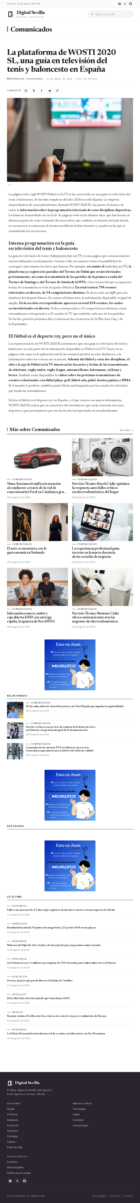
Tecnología (79, 1108)
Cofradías (12, 1136)
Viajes (76, 1114)
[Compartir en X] (34, 90)
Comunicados (31, 29)
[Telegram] (119, 3)
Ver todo (125, 430)
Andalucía (12, 1120)
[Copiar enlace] (57, 90)
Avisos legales (15, 1167)
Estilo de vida (14, 1147)
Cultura (11, 1141)
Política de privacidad (19, 1172)
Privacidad (114, 1196)
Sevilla (10, 1108)
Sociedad (78, 1120)
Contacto (12, 1161)
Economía (12, 1125)
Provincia (12, 1114)
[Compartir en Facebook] (41, 90)
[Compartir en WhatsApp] (26, 90)
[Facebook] (130, 3)
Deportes (12, 1130)
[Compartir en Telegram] (49, 90)
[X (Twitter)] (125, 3)
